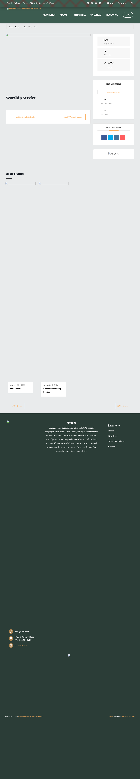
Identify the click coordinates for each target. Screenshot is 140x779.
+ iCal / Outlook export (72, 117)
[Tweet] (110, 137)
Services (24, 27)
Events (17, 27)
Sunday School (16, 388)
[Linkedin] (116, 137)
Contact (122, 3)
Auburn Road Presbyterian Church (30, 716)
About (63, 14)
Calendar (96, 14)
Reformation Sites (128, 716)
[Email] (96, 3)
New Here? (49, 14)
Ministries (80, 14)
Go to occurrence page (113, 92)
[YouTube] (88, 3)
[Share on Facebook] (104, 137)
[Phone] (100, 3)
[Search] (132, 3)
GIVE (128, 14)
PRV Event (17, 405)
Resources (113, 14)
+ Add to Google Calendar (25, 117)
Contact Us (21, 645)
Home (110, 3)
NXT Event (122, 405)
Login (111, 716)
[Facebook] (92, 3)
